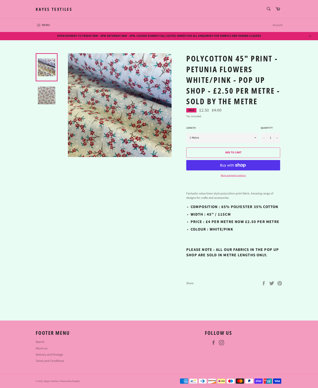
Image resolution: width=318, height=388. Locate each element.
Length (191, 128)
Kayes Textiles (54, 9)
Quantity (267, 128)
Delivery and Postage (49, 355)
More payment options (233, 175)
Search (40, 342)
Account (277, 25)
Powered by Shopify (70, 381)
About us (41, 348)
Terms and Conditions (50, 361)
